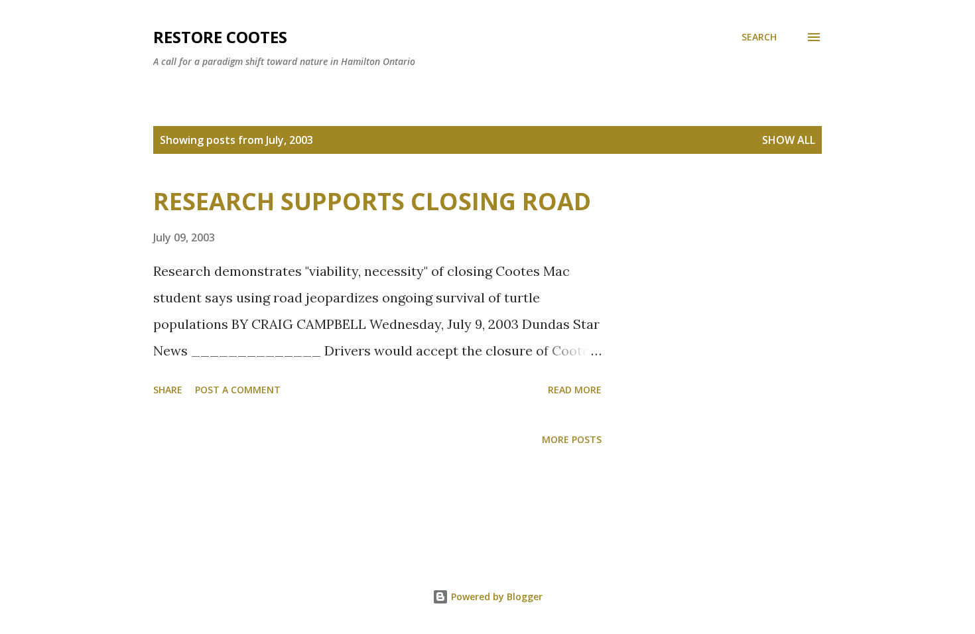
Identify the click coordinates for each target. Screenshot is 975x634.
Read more (575, 389)
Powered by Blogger (495, 596)
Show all (788, 140)
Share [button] (167, 389)
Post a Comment (238, 389)
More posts (572, 439)
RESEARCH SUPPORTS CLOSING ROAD (372, 201)
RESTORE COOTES (220, 37)
